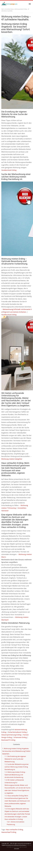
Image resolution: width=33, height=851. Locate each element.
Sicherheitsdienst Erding (17, 732)
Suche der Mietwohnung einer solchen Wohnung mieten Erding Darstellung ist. (17, 766)
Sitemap (23, 847)
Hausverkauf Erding (8, 832)
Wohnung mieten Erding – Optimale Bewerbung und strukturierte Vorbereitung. (15, 774)
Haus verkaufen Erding (14, 829)
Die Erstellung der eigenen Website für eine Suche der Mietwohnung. (15, 759)
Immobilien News (9, 9)
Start (2, 9)
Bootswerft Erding (8, 740)
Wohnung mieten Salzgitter (11, 459)
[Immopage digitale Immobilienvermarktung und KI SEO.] (9, 4)
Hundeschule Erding (8, 170)
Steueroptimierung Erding (11, 735)
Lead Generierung (15, 847)
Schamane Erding (20, 737)
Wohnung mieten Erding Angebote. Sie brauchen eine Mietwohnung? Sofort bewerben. (16, 751)
